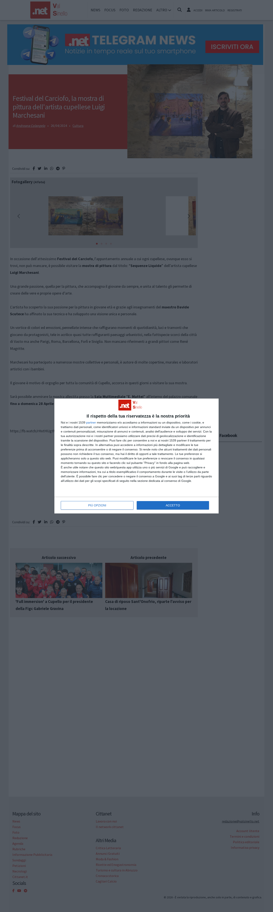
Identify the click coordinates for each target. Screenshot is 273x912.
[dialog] (136, 456)
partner (91, 422)
